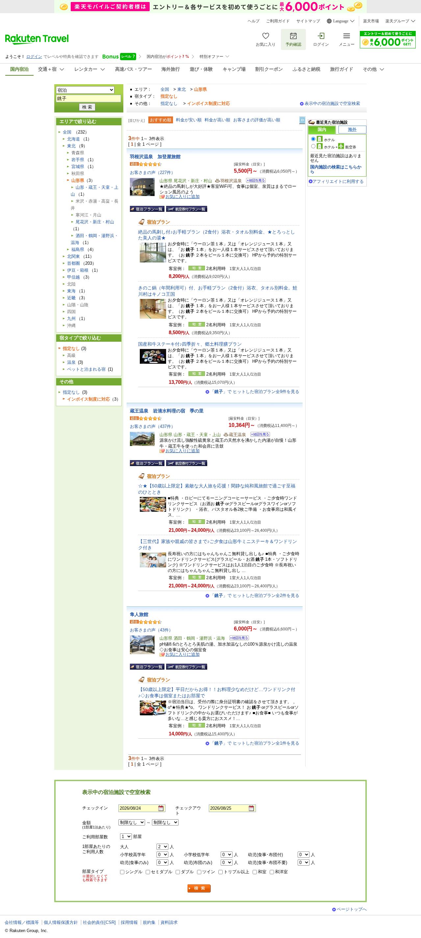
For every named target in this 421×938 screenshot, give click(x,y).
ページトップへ (352, 909)
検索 (199, 888)
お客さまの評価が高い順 (256, 119)
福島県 (77, 249)
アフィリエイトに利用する (338, 181)
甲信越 (73, 277)
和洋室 (281, 871)
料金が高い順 (217, 119)
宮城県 (77, 166)
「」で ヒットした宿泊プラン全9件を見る (254, 391)
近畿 (71, 297)
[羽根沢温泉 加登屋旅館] (254, 181)
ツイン (208, 871)
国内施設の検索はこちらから (335, 169)
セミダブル (161, 871)
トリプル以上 (236, 871)
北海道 (73, 138)
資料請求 (169, 922)
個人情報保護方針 (61, 922)
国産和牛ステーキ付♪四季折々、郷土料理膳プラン (190, 344)
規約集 (149, 922)
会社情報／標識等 (22, 922)
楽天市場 (371, 21)
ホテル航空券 (340, 147)
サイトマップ (308, 21)
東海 (71, 290)
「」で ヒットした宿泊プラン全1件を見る (254, 743)
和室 (262, 871)
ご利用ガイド (278, 21)
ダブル (187, 871)
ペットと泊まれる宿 (86, 369)
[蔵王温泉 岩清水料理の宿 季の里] (258, 435)
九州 (71, 318)
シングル (133, 871)
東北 (181, 89)
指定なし (169, 103)
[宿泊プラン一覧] (147, 209)
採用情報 (129, 922)
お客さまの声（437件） (152, 426)
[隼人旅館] (237, 638)
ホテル (329, 140)
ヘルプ (254, 21)
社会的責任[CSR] (99, 922)
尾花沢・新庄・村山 (95, 221)
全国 (165, 89)
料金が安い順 (189, 119)
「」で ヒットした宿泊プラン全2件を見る (254, 595)
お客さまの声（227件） (152, 172)
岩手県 (77, 159)
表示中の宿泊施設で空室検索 (332, 103)
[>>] (302, 120)
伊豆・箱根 (77, 270)
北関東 (73, 256)
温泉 (71, 362)
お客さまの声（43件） (151, 630)
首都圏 (73, 263)
